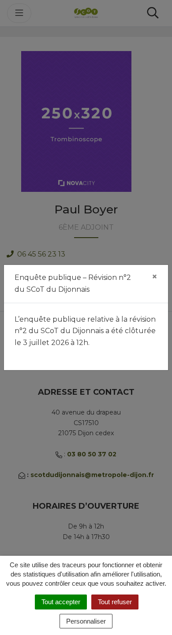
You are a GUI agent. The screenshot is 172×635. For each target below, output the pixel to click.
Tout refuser (115, 602)
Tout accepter (60, 602)
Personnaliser (86, 621)
